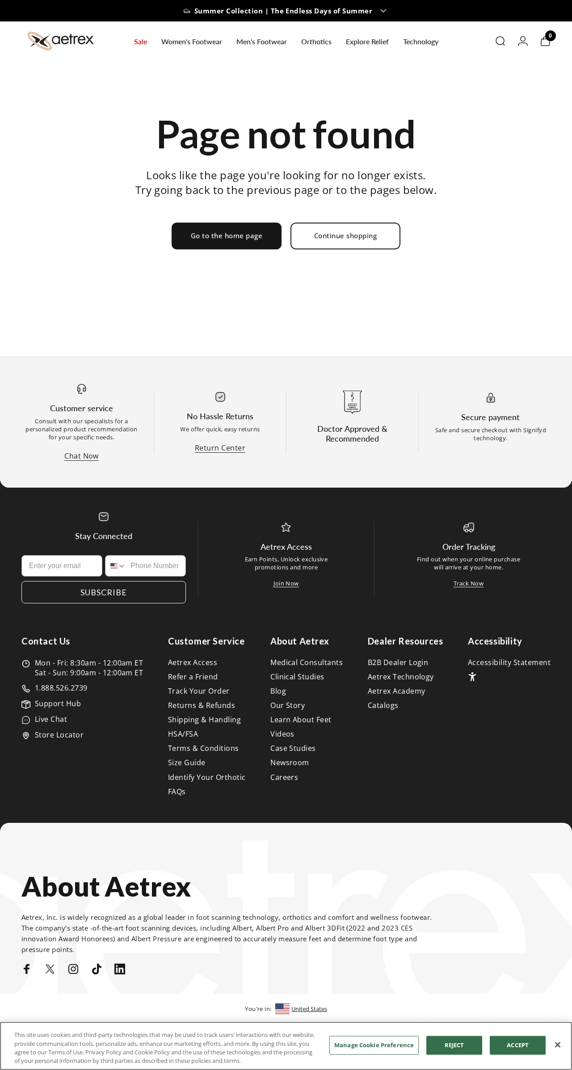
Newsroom (289, 762)
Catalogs (383, 705)
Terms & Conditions (203, 748)
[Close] (558, 1044)
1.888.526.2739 (61, 688)
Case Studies (293, 748)
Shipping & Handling (204, 719)
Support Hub (58, 703)
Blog (278, 691)
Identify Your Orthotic (207, 777)
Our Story (287, 705)
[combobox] (115, 566)
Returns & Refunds (201, 705)
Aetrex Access (192, 662)
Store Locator (59, 735)
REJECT (454, 1045)
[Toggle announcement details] (383, 11)
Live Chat (51, 719)
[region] (286, 1046)
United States (309, 1009)
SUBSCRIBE (103, 592)
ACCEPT (518, 1045)
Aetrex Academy (396, 691)
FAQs (177, 791)
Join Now (286, 583)
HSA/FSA (183, 733)
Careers (284, 777)
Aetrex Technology (401, 676)
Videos (282, 733)
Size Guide (187, 762)
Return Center (220, 448)
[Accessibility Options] (472, 676)
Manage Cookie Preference (374, 1045)
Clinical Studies (297, 676)
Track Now (469, 583)
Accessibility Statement (509, 662)
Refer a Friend (193, 676)
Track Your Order (199, 691)
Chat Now (81, 456)
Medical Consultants (306, 662)
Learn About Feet (301, 719)
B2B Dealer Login (398, 662)
